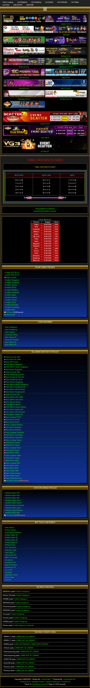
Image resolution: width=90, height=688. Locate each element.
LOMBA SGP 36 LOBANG (25, 640)
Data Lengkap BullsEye (14, 425)
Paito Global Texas (12, 476)
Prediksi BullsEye (11, 290)
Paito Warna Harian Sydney (16, 407)
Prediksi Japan (10, 295)
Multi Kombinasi (11, 565)
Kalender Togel (10, 550)
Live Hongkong (36, 2)
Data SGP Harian (12, 362)
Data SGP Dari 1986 (13, 359)
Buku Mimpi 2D (10, 337)
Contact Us (66, 682)
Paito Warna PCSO (13, 419)
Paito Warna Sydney (13, 404)
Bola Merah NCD (12, 468)
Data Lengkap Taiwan (14, 440)
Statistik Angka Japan (13, 508)
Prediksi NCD (10, 310)
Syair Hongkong (11, 329)
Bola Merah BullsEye (13, 430)
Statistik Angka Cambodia (14, 505)
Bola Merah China (12, 453)
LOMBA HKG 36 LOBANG (25, 636)
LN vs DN (8, 570)
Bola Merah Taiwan (13, 445)
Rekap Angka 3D (11, 537)
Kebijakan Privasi (38, 682)
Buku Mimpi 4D (10, 345)
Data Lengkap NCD (13, 463)
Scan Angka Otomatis (13, 532)
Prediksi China (10, 302)
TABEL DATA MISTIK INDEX (45, 160)
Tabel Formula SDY (13, 394)
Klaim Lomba (11, 277)
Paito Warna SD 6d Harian (15, 412)
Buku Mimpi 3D (10, 342)
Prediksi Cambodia (12, 292)
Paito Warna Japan (13, 458)
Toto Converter (10, 547)
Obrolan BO (10, 315)
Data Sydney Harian (13, 402)
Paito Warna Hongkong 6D (15, 387)
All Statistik (10, 515)
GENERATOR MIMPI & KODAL (45, 211)
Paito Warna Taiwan (13, 442)
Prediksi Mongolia (11, 305)
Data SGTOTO (17, 5)
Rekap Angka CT (11, 542)
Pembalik (8, 572)
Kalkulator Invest (11, 575)
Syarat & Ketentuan (53, 682)
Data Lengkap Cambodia (15, 432)
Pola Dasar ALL (11, 555)
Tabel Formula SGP (13, 357)
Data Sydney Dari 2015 (14, 399)
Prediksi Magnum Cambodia (23, 625)
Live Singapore (22, 2)
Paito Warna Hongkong (14, 382)
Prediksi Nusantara (12, 307)
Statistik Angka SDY (12, 498)
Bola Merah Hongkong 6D (15, 392)
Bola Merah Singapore (14, 369)
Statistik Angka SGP (12, 493)
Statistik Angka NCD (12, 513)
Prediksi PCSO (10, 287)
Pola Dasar (9, 552)
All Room (9, 312)
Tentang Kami (25, 682)
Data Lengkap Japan (13, 455)
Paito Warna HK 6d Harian (15, 389)
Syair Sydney (10, 332)
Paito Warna (9, 527)
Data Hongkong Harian (14, 379)
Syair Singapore (11, 327)
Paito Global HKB (12, 471)
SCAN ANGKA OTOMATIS (45, 209)
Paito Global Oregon (13, 473)
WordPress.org (37, 684)
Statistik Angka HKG (12, 495)
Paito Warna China (12, 450)
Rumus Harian (10, 530)
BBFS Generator (11, 557)
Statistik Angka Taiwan (13, 503)
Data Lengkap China (13, 448)
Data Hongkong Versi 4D (15, 374)
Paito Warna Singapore (14, 364)
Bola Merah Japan (12, 460)
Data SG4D (30, 5)
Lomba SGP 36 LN (12, 272)
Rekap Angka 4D (11, 540)
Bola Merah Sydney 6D (14, 414)
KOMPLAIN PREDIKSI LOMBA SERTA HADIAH (30, 644)
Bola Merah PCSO (12, 422)
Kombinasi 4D (10, 562)
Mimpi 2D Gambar (12, 340)
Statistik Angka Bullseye (14, 510)
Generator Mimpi (11, 335)
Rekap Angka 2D (11, 535)
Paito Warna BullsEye (13, 427)
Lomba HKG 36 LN (12, 275)
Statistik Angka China (13, 500)
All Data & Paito (12, 481)
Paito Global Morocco (14, 478)
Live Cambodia (62, 2)
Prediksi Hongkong (12, 282)
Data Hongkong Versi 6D (15, 377)
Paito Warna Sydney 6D (14, 409)
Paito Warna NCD (12, 465)
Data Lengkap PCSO (13, 417)
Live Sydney (49, 2)
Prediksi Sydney (11, 285)
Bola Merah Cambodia (14, 437)
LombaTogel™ (46, 679)
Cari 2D (8, 580)
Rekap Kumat (10, 545)
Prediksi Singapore (12, 280)
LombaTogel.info (69, 679)
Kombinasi (9, 560)
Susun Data (9, 577)
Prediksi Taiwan (11, 300)
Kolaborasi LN (10, 567)
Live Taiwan (75, 2)
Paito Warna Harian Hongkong (17, 384)
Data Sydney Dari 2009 (14, 397)
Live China (6, 5)
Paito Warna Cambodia (14, 435)
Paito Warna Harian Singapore (17, 367)
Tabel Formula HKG (13, 372)
